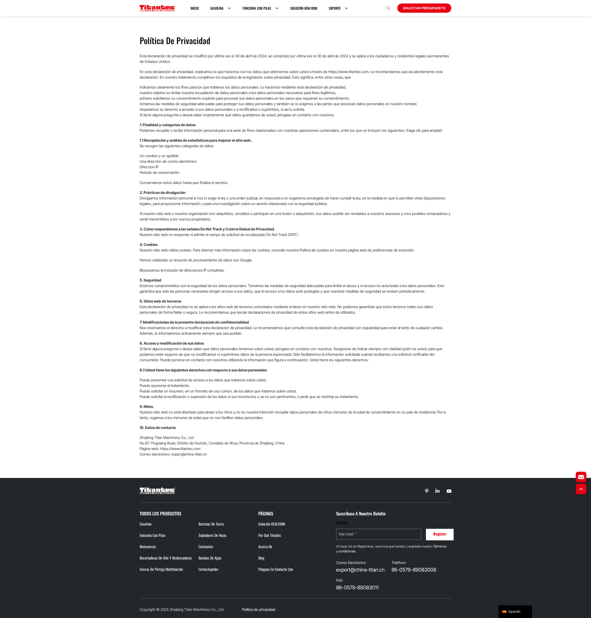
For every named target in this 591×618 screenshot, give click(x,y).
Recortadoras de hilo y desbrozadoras (166, 558)
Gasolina (216, 8)
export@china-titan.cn (360, 570)
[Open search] (388, 8)
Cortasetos (206, 547)
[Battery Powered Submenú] (277, 8)
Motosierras (148, 547)
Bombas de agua (210, 558)
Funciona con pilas (257, 8)
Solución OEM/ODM (303, 8)
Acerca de (265, 547)
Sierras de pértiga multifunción (161, 570)
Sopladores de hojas (212, 536)
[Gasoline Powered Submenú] (229, 8)
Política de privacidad (258, 609)
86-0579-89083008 (414, 570)
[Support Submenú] (346, 8)
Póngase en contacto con (275, 570)
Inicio (194, 8)
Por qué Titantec (269, 536)
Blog (261, 558)
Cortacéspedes (208, 570)
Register (439, 534)
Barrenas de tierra (211, 524)
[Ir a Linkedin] (426, 491)
